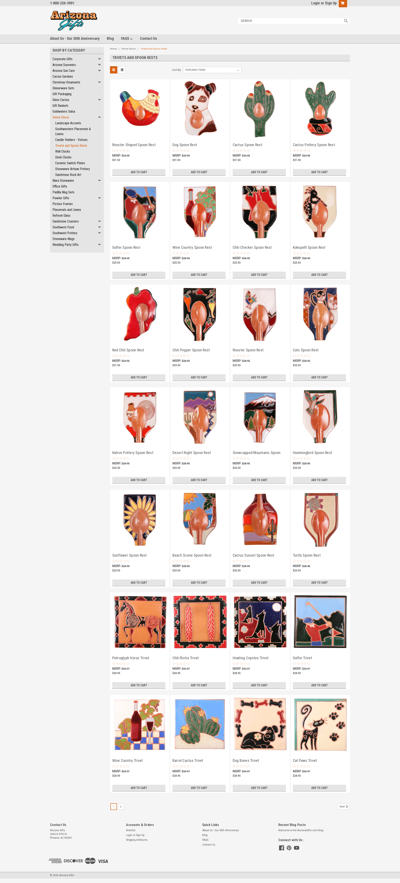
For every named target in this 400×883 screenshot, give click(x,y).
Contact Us (148, 38)
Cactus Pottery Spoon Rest (314, 145)
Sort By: (176, 69)
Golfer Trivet (302, 658)
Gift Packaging (61, 94)
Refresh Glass (61, 216)
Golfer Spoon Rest (126, 247)
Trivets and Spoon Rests (71, 146)
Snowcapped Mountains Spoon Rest (257, 453)
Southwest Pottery (64, 233)
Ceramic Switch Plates (70, 163)
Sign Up (331, 3)
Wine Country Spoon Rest (192, 247)
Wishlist (130, 830)
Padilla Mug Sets (63, 192)
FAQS (125, 38)
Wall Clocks (62, 151)
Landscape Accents (68, 123)
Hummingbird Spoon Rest (312, 452)
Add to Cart (139, 172)
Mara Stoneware (63, 181)
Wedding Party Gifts (65, 245)
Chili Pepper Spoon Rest (191, 350)
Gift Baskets (60, 106)
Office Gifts (59, 186)
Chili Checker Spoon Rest (252, 247)
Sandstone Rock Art (68, 175)
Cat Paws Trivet (305, 760)
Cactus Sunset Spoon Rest (253, 555)
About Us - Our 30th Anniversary (75, 38)
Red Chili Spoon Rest (128, 350)
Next (342, 806)
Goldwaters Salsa (63, 111)
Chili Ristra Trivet (185, 658)
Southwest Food (63, 227)
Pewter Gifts (60, 198)
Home (113, 48)
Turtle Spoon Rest (307, 555)
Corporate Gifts (62, 59)
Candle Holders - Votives (71, 140)
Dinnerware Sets (63, 88)
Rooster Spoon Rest (248, 350)
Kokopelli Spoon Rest (309, 247)
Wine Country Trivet (127, 760)
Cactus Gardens (62, 76)
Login (315, 3)
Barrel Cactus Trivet (187, 760)
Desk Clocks (63, 157)
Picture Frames (62, 204)
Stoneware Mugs (63, 239)
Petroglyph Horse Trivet (130, 658)
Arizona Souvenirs (64, 65)
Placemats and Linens (66, 210)
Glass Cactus (60, 100)
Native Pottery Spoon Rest (132, 452)
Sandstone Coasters (65, 221)
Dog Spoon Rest (184, 145)
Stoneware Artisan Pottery (72, 169)
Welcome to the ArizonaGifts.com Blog (300, 830)
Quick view (140, 133)
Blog (110, 38)
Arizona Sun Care (63, 71)
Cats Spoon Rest (306, 350)
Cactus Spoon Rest (247, 145)
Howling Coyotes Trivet (251, 658)
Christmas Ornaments (66, 82)
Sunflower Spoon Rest (129, 555)
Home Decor (60, 117)
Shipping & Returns (137, 839)
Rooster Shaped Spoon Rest (134, 145)
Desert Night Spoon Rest (191, 452)
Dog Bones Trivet (246, 760)
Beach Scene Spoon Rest (192, 555)
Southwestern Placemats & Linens (73, 131)
